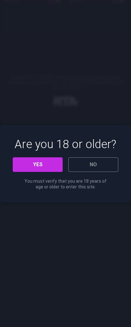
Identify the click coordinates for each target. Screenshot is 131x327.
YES (38, 164)
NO (93, 164)
